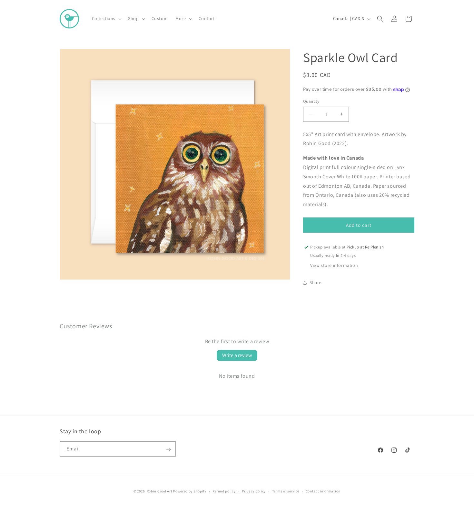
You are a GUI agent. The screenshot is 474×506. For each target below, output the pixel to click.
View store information (334, 265)
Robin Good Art (160, 491)
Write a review (237, 355)
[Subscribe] (168, 449)
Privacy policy (254, 491)
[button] (106, 18)
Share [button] (315, 282)
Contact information (323, 491)
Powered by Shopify (189, 491)
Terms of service (285, 491)
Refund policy (223, 491)
